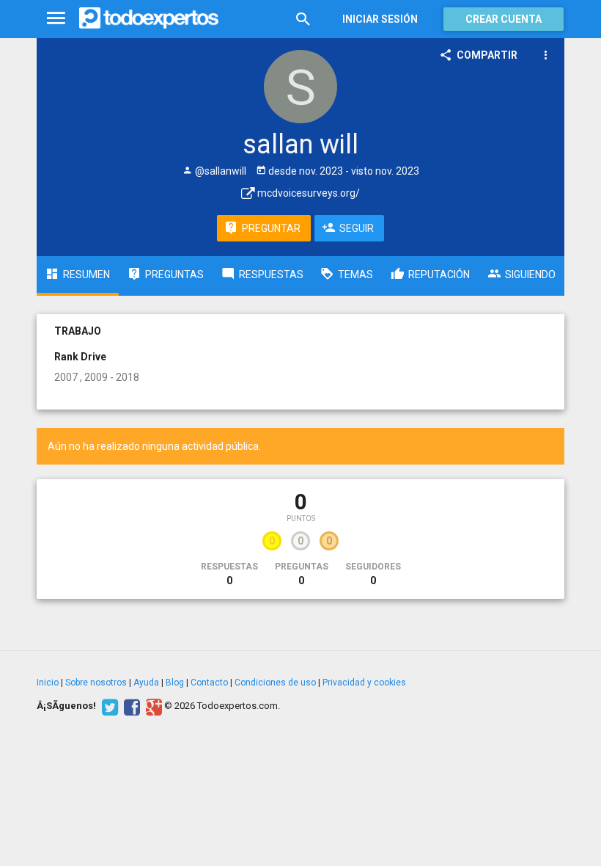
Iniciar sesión (380, 19)
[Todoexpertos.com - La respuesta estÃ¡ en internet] (148, 18)
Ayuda (146, 682)
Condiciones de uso (275, 682)
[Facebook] (130, 706)
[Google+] (152, 706)
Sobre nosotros (96, 682)
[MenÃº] (56, 18)
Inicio (48, 682)
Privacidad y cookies (364, 682)
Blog (175, 682)
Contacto (209, 682)
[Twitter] (108, 706)
